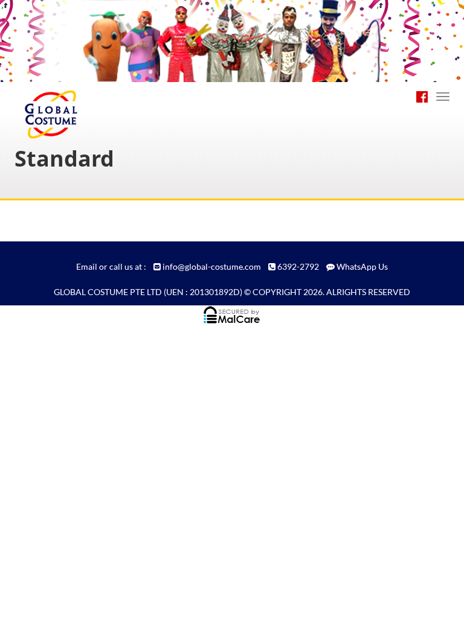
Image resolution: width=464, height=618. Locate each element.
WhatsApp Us (362, 266)
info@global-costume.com (212, 266)
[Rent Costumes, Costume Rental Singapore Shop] (66, 99)
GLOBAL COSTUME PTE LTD (108, 292)
